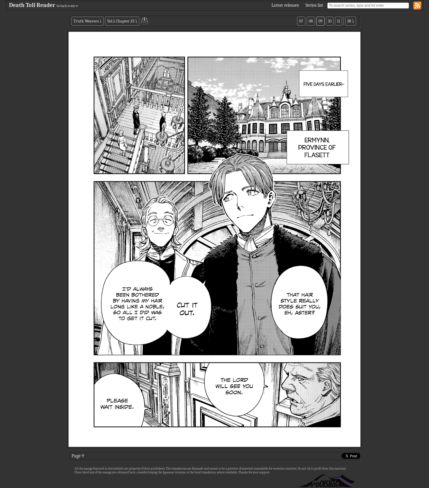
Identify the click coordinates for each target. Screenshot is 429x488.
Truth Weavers (86, 21)
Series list (314, 5)
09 (320, 21)
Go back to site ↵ (68, 6)
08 (311, 21)
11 (338, 21)
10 (330, 21)
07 (301, 21)
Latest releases (285, 5)
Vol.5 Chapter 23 (120, 21)
